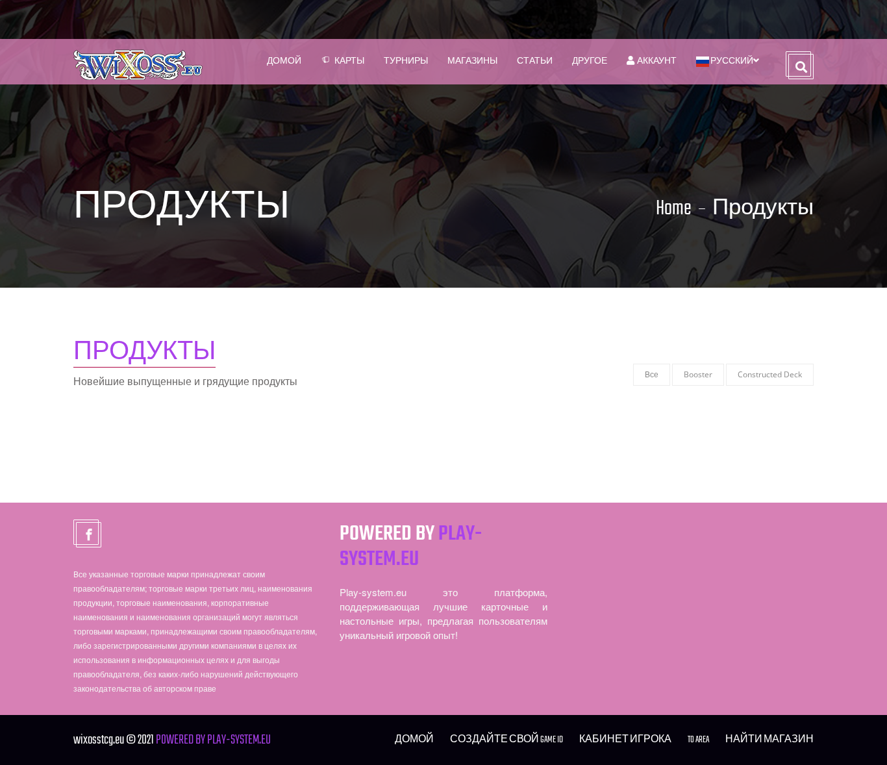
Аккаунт (655, 61)
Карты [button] (349, 61)
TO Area (698, 740)
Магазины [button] (472, 61)
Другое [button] (589, 61)
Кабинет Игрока (625, 740)
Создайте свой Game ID (506, 740)
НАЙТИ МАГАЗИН (769, 740)
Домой (284, 61)
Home (674, 209)
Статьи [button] (535, 61)
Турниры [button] (406, 61)
